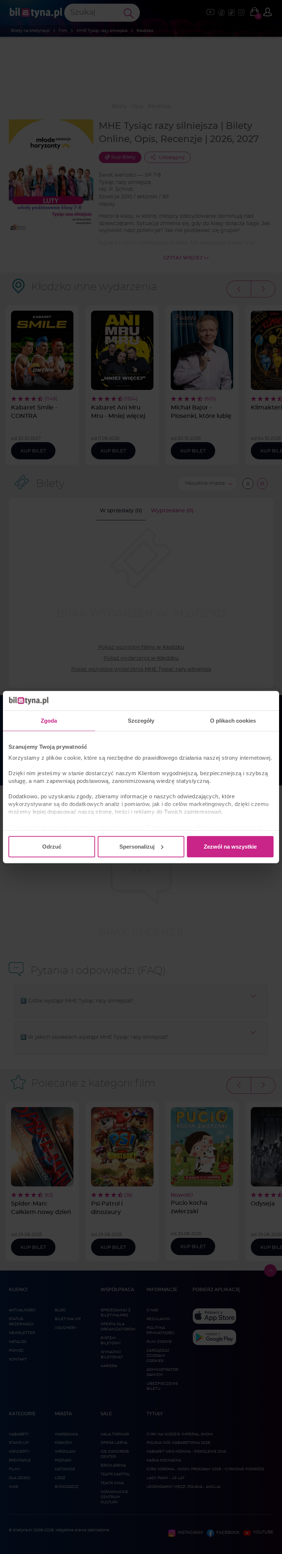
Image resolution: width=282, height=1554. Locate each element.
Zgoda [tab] (49, 720)
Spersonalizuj (137, 846)
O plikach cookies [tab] (233, 720)
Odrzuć (51, 846)
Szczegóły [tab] (141, 720)
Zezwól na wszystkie (230, 846)
